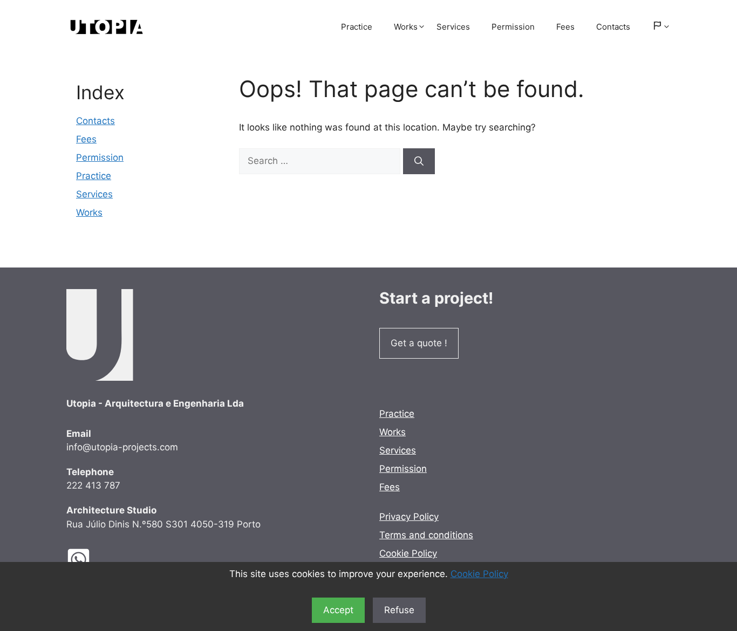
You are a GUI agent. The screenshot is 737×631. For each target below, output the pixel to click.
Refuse (399, 610)
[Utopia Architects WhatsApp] (86, 559)
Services (453, 27)
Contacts (613, 27)
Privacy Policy (409, 516)
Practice (356, 27)
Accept (338, 610)
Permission (513, 27)
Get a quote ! (419, 343)
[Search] (419, 161)
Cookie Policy (479, 573)
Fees (565, 27)
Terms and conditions (426, 535)
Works (406, 27)
